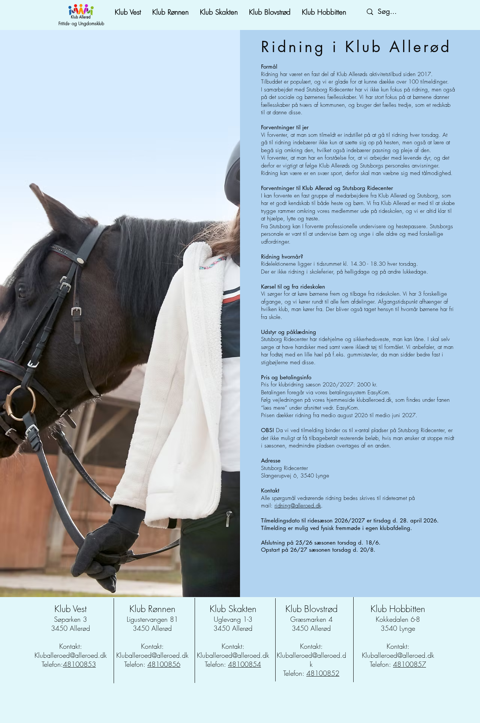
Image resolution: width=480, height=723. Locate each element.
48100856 (163, 664)
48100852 (322, 673)
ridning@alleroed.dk (297, 505)
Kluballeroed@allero (390, 655)
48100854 (244, 664)
